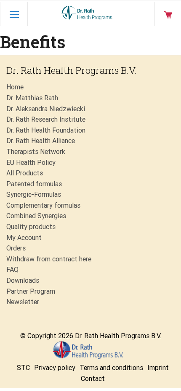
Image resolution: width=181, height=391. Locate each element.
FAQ (12, 270)
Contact (93, 379)
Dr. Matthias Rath (32, 98)
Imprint (158, 368)
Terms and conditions (111, 368)
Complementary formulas (43, 205)
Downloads (22, 280)
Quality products (31, 227)
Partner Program (30, 291)
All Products (24, 173)
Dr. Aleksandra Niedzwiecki (45, 109)
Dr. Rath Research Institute (45, 119)
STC (23, 368)
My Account (24, 238)
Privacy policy (54, 368)
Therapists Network (35, 152)
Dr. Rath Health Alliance (40, 141)
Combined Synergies (36, 216)
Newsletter (22, 302)
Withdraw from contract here (48, 259)
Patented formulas (34, 184)
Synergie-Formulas (33, 194)
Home (15, 87)
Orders (16, 248)
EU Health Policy (31, 163)
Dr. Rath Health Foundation (45, 130)
